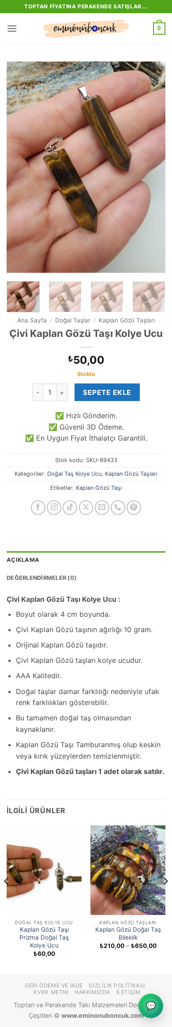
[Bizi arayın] (118, 507)
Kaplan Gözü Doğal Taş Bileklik (128, 933)
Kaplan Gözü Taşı (99, 488)
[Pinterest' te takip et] (134, 507)
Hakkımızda (92, 992)
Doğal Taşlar (72, 320)
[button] (12, 28)
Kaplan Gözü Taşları (127, 320)
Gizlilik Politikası (117, 985)
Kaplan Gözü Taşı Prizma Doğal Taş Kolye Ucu (44, 937)
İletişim (128, 992)
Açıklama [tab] (23, 560)
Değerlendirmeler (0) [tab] (41, 578)
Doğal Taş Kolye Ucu (74, 473)
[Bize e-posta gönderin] (102, 507)
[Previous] (21, 167)
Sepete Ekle (107, 392)
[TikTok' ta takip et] (70, 507)
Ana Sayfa (32, 320)
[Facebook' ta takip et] (38, 507)
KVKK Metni (51, 992)
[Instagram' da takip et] (54, 507)
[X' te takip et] (86, 507)
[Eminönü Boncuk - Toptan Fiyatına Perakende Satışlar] (86, 29)
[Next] (151, 167)
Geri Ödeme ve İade (54, 985)
